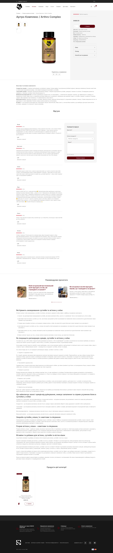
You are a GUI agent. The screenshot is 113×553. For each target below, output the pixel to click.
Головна (28, 6)
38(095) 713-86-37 (22, 1)
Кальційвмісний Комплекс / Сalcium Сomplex (26, 497)
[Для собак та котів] (19, 503)
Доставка (65, 6)
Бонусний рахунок (64, 542)
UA (94, 1)
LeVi (26, 549)
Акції (47, 6)
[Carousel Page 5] (57, 302)
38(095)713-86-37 (78, 542)
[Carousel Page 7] (59, 302)
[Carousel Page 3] (54, 302)
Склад (77, 51)
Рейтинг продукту (71, 136)
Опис (76, 47)
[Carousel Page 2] (53, 302)
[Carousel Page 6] (58, 302)
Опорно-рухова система (28, 13)
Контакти (72, 6)
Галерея (58, 6)
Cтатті (52, 6)
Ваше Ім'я (69, 130)
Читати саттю (32, 298)
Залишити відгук (80, 158)
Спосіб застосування (81, 55)
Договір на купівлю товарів (37, 542)
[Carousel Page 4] (55, 302)
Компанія (41, 6)
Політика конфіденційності (52, 542)
